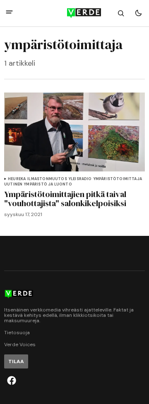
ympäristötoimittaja (118, 179)
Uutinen (13, 184)
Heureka (17, 179)
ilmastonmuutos (47, 179)
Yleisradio (80, 179)
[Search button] (120, 13)
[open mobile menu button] (9, 13)
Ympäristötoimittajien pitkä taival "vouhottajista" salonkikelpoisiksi (65, 199)
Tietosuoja (17, 332)
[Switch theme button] (138, 13)
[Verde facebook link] (11, 380)
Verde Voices (20, 344)
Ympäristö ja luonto (48, 184)
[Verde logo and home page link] (74, 13)
